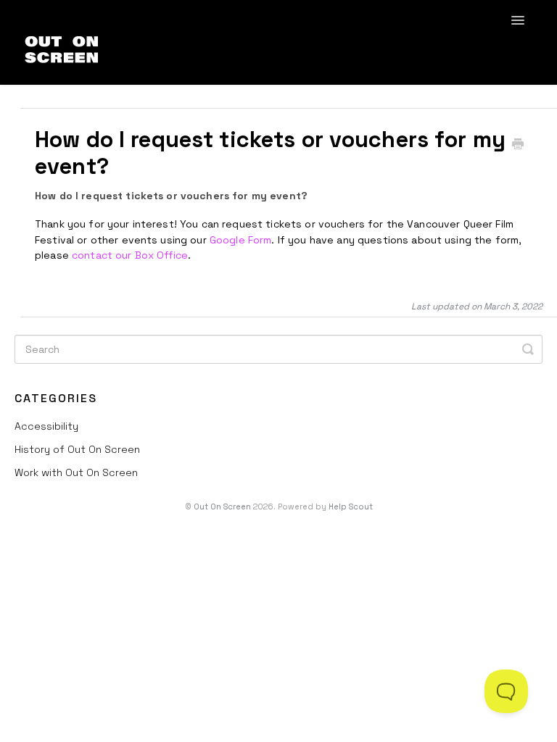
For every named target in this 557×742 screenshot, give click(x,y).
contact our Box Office (130, 255)
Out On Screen (222, 506)
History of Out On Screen (77, 449)
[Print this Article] (518, 146)
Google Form (241, 239)
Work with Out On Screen (76, 472)
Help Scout (351, 506)
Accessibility (46, 426)
